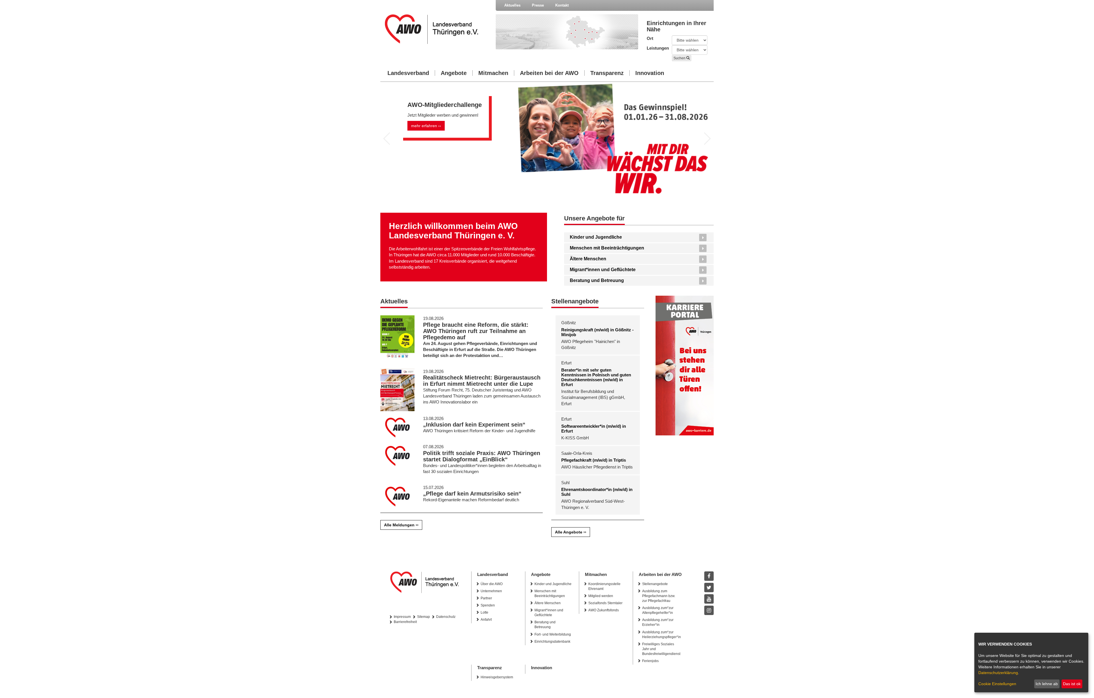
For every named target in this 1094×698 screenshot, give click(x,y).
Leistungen (655, 48)
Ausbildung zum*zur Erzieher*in (657, 622)
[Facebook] (709, 576)
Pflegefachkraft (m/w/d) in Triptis (593, 460)
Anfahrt (486, 620)
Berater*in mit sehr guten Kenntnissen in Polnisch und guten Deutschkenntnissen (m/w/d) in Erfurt (596, 377)
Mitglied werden (600, 596)
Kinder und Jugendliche (596, 237)
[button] (387, 138)
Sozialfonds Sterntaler (605, 603)
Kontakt (562, 5)
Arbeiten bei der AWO (549, 73)
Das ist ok (1072, 683)
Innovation (649, 73)
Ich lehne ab (1047, 683)
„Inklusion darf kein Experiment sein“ (474, 424)
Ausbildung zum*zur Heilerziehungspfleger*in (661, 634)
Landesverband (408, 73)
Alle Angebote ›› (570, 532)
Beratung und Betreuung (597, 280)
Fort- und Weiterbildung (552, 634)
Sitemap (423, 617)
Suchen (679, 58)
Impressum (402, 617)
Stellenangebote (655, 584)
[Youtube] (709, 599)
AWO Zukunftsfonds (603, 610)
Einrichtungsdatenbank (552, 642)
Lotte (484, 612)
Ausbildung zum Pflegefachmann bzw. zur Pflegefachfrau (658, 596)
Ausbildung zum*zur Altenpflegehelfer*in (657, 610)
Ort (650, 38)
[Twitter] (709, 587)
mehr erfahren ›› (426, 125)
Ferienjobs (650, 661)
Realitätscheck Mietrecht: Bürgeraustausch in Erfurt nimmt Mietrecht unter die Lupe (481, 380)
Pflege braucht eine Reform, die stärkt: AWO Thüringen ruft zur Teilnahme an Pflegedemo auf (475, 331)
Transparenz (607, 73)
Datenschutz (446, 617)
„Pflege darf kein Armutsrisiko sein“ (472, 493)
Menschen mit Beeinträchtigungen (607, 247)
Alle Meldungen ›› (401, 525)
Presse (538, 5)
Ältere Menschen (588, 258)
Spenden (488, 605)
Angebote (454, 73)
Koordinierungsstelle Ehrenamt (604, 586)
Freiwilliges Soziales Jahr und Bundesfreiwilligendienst (661, 649)
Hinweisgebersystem (497, 677)
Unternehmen (491, 591)
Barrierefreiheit (405, 622)
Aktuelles (512, 5)
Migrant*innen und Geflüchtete (603, 269)
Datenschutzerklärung (998, 672)
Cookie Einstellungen (997, 683)
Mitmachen (493, 73)
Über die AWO (492, 584)
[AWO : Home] (436, 29)
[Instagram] (709, 610)
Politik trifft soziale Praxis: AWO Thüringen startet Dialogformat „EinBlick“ (481, 456)
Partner (486, 598)
